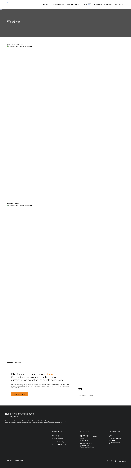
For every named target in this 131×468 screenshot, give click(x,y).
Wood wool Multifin (14, 363)
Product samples (114, 442)
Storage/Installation (58, 4)
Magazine (70, 4)
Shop (110, 435)
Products (46, 4)
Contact (77, 4)
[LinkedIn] (107, 461)
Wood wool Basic (13, 204)
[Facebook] (111, 461)
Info (84, 4)
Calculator (112, 437)
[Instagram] (115, 461)
